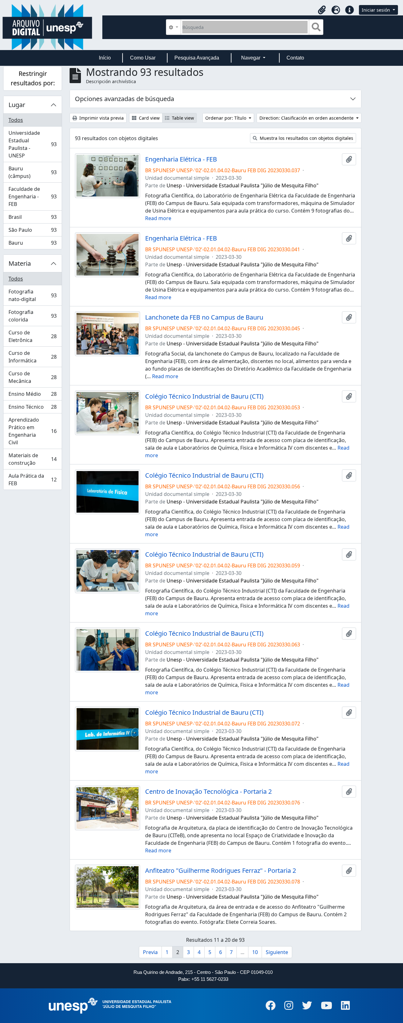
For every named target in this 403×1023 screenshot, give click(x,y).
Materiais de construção (32, 459)
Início (105, 57)
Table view (182, 118)
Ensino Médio (32, 395)
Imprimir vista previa (101, 118)
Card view (149, 118)
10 (255, 952)
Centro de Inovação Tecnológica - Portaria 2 (208, 791)
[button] (322, 10)
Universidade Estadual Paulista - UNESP (32, 144)
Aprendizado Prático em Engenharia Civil (32, 431)
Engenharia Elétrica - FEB (181, 159)
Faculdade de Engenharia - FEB (32, 196)
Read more (158, 218)
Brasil (32, 218)
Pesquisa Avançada (196, 57)
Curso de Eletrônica (32, 336)
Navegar (251, 57)
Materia (20, 263)
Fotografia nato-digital (32, 295)
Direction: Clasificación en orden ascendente (307, 118)
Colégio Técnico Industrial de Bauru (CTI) (204, 396)
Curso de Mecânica (32, 377)
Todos (16, 120)
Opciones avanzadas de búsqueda (124, 98)
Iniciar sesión (376, 10)
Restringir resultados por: (33, 78)
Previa (150, 952)
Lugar (17, 104)
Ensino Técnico (32, 408)
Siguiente (277, 952)
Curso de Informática (32, 357)
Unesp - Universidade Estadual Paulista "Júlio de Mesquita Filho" (243, 185)
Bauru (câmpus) (32, 172)
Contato (295, 57)
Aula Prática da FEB (32, 479)
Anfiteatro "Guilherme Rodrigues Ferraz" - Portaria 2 (220, 870)
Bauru (32, 244)
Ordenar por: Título (226, 118)
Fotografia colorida (32, 316)
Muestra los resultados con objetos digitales (305, 138)
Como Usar (143, 57)
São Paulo (32, 231)
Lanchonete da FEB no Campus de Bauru (204, 317)
